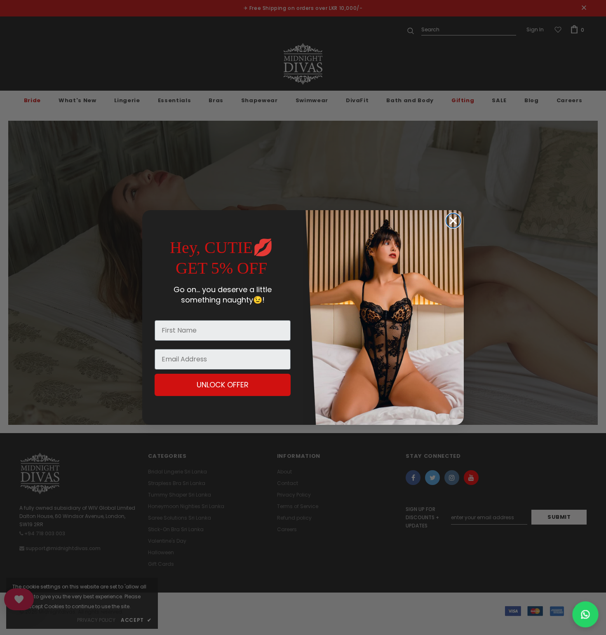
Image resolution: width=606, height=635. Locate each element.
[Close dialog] (453, 220)
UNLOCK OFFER (223, 385)
